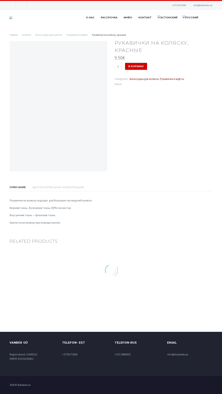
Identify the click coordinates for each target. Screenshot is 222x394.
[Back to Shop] (207, 42)
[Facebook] (124, 84)
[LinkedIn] (145, 84)
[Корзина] (211, 17)
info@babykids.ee (203, 5)
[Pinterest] (135, 84)
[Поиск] (204, 17)
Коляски (26, 34)
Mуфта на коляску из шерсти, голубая (44, 288)
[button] (32, 299)
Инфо (128, 17)
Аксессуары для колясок (48, 34)
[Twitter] (129, 84)
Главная (14, 34)
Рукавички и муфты (77, 34)
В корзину (136, 66)
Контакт (144, 17)
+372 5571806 (179, 5)
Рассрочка (109, 17)
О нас (90, 17)
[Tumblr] (140, 84)
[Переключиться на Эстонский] (167, 17)
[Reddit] (150, 84)
